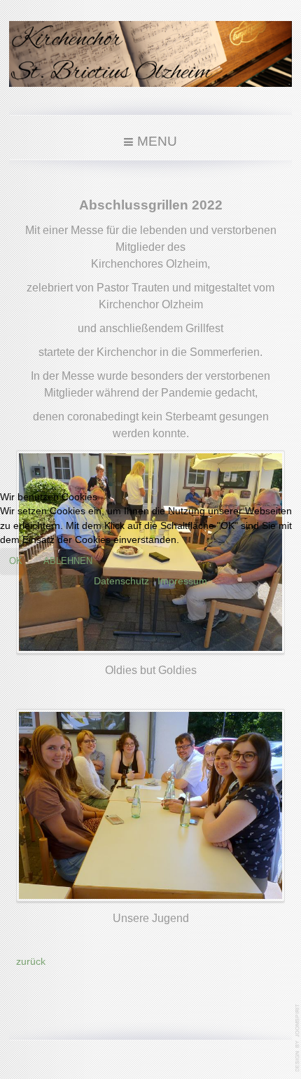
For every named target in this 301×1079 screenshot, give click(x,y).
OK (15, 561)
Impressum (182, 581)
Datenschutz (121, 581)
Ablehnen (67, 561)
